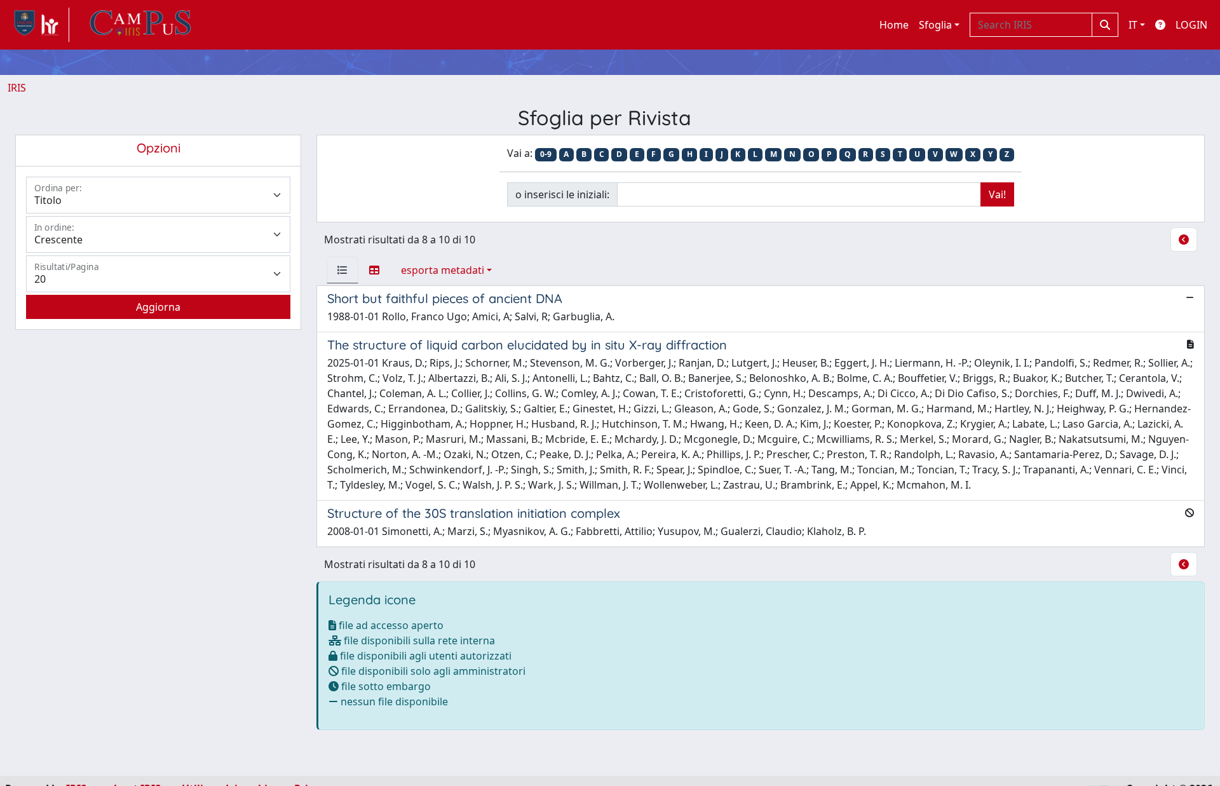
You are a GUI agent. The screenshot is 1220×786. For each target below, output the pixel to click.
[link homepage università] (140, 25)
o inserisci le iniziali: (562, 194)
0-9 (546, 154)
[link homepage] (38, 25)
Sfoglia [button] (935, 25)
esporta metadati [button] (442, 270)
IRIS (17, 88)
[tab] (342, 270)
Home (894, 25)
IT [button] (1132, 25)
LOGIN (1191, 25)
